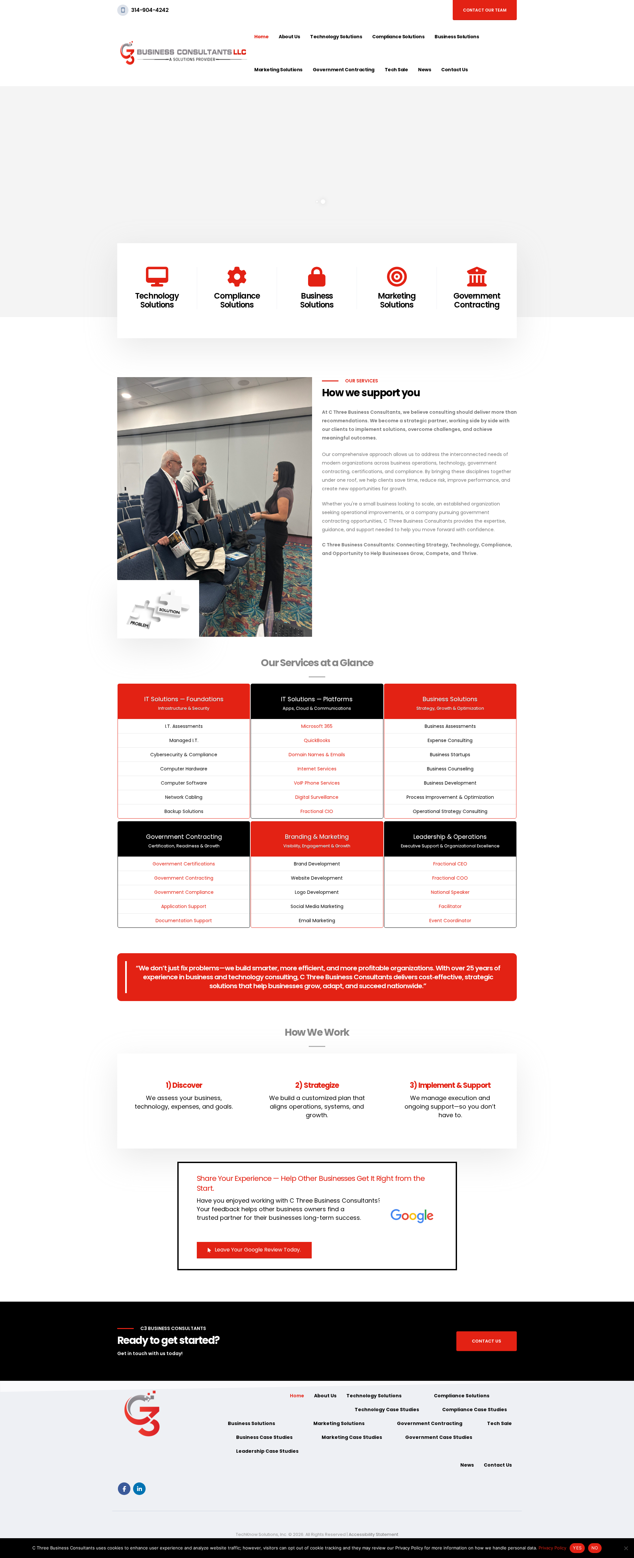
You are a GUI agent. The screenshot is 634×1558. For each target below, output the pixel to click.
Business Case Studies (264, 1437)
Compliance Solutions (398, 36)
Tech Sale (396, 69)
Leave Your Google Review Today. (257, 1249)
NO (594, 1547)
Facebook (124, 1488)
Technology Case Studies (387, 1409)
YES (577, 1547)
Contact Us (454, 69)
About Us (289, 36)
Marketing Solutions (278, 69)
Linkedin (139, 1488)
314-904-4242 (149, 10)
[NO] (625, 1548)
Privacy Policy (552, 1547)
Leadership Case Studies (267, 1451)
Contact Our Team (485, 10)
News (424, 69)
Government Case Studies (438, 1437)
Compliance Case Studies (474, 1409)
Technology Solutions (336, 36)
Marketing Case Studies (352, 1437)
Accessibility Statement (373, 1534)
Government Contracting (343, 69)
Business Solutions (457, 36)
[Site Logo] (183, 53)
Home (261, 36)
